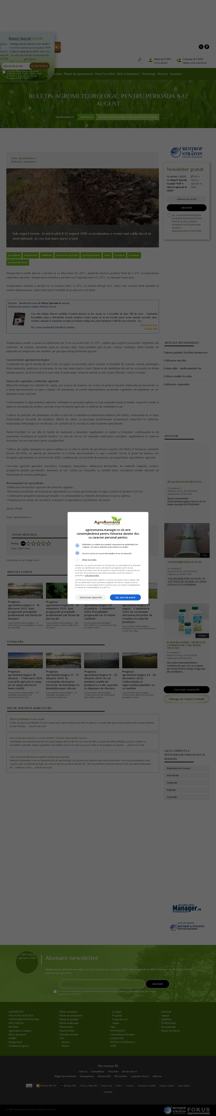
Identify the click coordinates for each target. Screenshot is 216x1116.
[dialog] (108, 558)
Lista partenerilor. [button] (92, 575)
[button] (108, 560)
